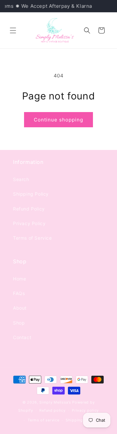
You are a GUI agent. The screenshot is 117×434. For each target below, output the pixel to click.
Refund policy (52, 410)
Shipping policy (81, 420)
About (20, 308)
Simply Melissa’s (55, 402)
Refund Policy (29, 208)
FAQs (19, 293)
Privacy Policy (29, 223)
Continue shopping (58, 120)
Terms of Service (32, 238)
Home (19, 278)
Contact (22, 337)
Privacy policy (85, 410)
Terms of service (43, 420)
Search (21, 179)
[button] (13, 30)
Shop (19, 323)
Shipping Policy (31, 194)
